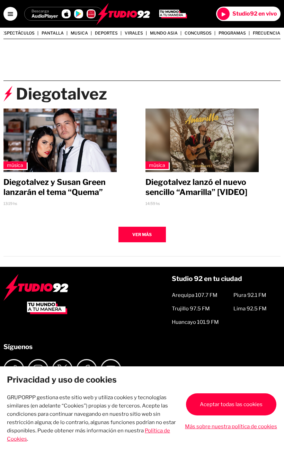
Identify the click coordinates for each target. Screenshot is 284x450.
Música (15, 165)
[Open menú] (10, 14)
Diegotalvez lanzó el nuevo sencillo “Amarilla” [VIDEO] (196, 187)
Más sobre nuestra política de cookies (231, 426)
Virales (134, 33)
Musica (79, 33)
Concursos (198, 33)
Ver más (142, 234)
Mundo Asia (164, 33)
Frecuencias (268, 33)
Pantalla (53, 33)
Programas (232, 33)
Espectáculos (18, 33)
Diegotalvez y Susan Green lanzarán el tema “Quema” (54, 187)
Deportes (106, 33)
